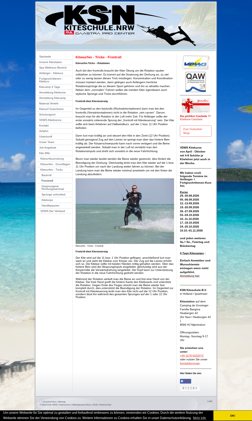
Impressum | (65, 404)
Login (209, 401)
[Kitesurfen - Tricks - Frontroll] (125, 211)
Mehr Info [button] (199, 418)
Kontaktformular (190, 363)
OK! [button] (232, 415)
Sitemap (62, 402)
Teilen (186, 381)
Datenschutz (105, 404)
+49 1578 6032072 (192, 355)
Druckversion (49, 402)
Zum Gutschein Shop (192, 131)
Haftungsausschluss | (82, 404)
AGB (95, 404)
